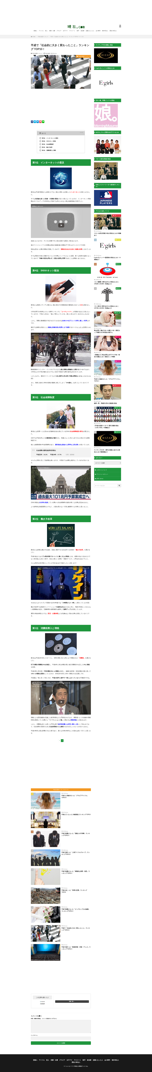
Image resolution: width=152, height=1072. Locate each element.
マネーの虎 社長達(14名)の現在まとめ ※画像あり (107, 234)
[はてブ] (37, 121)
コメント (44, 1018)
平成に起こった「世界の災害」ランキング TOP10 (74, 891)
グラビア (59, 30)
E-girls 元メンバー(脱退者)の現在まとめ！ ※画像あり (107, 258)
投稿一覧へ (71, 1001)
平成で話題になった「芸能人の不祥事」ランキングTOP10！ (76, 834)
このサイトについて (101, 470)
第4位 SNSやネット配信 (48, 141)
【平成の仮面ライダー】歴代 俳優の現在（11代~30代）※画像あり (106, 426)
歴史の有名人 (113, 30)
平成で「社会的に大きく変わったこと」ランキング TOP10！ (76, 929)
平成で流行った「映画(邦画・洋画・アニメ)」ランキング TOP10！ (76, 948)
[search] (119, 485)
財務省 (72, 454)
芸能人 (35, 30)
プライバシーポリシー (102, 474)
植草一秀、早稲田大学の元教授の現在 (105, 403)
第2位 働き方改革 (46, 147)
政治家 (82, 30)
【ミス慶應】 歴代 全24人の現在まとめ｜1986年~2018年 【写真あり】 (106, 283)
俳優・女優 (52, 30)
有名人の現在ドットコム (81, 1066)
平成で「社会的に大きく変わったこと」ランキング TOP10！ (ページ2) (66, 36)
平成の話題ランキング (43, 36)
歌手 (78, 30)
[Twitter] (35, 121)
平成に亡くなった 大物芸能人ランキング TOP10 (76, 814)
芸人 (46, 30)
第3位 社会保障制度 (47, 144)
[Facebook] (32, 121)
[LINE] (43, 121)
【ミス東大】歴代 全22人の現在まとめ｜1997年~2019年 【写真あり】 (106, 307)
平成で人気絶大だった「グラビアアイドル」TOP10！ (75, 796)
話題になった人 (90, 30)
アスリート (72, 30)
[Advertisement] (47, 11)
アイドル (41, 30)
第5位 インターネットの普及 (49, 138)
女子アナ (65, 30)
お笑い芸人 (118, 432)
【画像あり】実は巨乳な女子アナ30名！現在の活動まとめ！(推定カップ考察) (107, 355)
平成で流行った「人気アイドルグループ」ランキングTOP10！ (76, 853)
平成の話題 (47, 53)
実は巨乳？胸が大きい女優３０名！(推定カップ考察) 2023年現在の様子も (107, 331)
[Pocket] (40, 121)
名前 (34, 1035)
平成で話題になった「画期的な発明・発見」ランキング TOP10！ (76, 872)
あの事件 (98, 30)
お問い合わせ (99, 478)
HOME (33, 36)
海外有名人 (105, 30)
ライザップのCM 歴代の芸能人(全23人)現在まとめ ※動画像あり (107, 451)
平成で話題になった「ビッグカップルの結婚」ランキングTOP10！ (76, 910)
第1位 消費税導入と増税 (48, 150)
